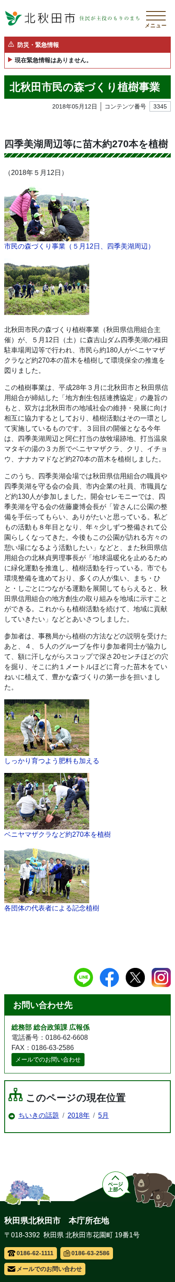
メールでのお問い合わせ (48, 1059)
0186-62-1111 (35, 1253)
